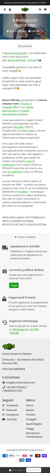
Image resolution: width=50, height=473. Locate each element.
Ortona (25, 103)
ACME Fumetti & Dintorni (33, 450)
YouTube (11, 419)
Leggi (14, 285)
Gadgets (31, 419)
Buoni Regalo (34, 424)
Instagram (12, 414)
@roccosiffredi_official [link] (22, 60)
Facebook (12, 405)
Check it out (34, 470)
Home (29, 405)
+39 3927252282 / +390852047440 (14, 389)
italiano (23, 114)
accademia (14, 172)
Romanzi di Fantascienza (34, 435)
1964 (15, 107)
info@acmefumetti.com (20, 382)
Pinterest (11, 410)
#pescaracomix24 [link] (15, 53)
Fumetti (30, 414)
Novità (30, 410)
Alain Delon (28, 130)
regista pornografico (15, 112)
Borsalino (19, 127)
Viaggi (30, 428)
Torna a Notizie (26, 237)
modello (23, 191)
